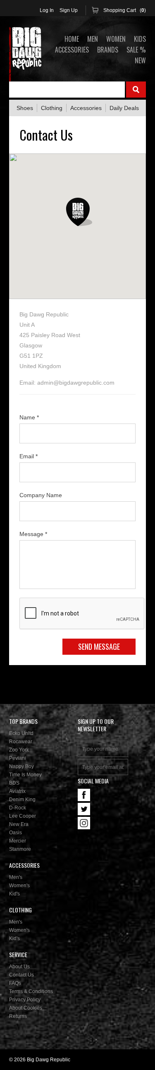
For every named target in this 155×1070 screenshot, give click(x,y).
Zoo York (19, 750)
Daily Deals (124, 108)
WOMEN (116, 39)
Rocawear (20, 741)
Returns (18, 1016)
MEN (92, 39)
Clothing (51, 108)
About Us (19, 966)
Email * (28, 456)
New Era (19, 824)
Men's (15, 877)
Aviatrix (17, 791)
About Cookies (25, 1008)
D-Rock (17, 808)
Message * (33, 534)
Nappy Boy (21, 766)
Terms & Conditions (31, 991)
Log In (47, 10)
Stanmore (20, 849)
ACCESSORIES (72, 50)
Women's (19, 885)
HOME (71, 39)
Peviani (17, 758)
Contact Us (21, 975)
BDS (14, 783)
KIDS (140, 39)
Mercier (17, 841)
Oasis (15, 832)
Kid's (14, 894)
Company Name (40, 495)
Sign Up (69, 10)
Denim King (22, 799)
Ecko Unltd (21, 733)
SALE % (136, 50)
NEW (140, 60)
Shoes (25, 108)
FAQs (15, 983)
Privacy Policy (25, 1000)
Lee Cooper (22, 816)
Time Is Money (25, 775)
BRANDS (107, 50)
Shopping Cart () (124, 10)
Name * (29, 417)
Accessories (86, 108)
